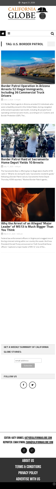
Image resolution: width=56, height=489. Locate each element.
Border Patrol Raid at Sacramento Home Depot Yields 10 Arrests (25, 161)
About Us (28, 460)
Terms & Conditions (28, 466)
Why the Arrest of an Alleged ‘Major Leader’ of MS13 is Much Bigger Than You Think (27, 226)
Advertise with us (28, 479)
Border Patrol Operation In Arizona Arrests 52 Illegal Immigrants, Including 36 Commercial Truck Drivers (25, 90)
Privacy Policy (28, 472)
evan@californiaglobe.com (39, 442)
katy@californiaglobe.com (38, 438)
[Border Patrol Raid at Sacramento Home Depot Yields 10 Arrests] (28, 140)
